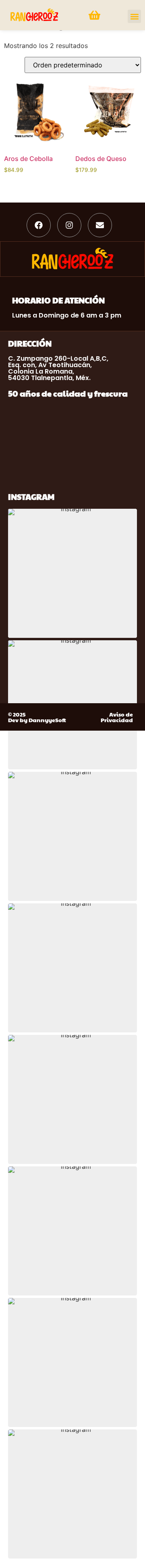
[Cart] (94, 15)
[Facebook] (39, 225)
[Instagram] (69, 225)
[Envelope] (100, 225)
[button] (134, 16)
